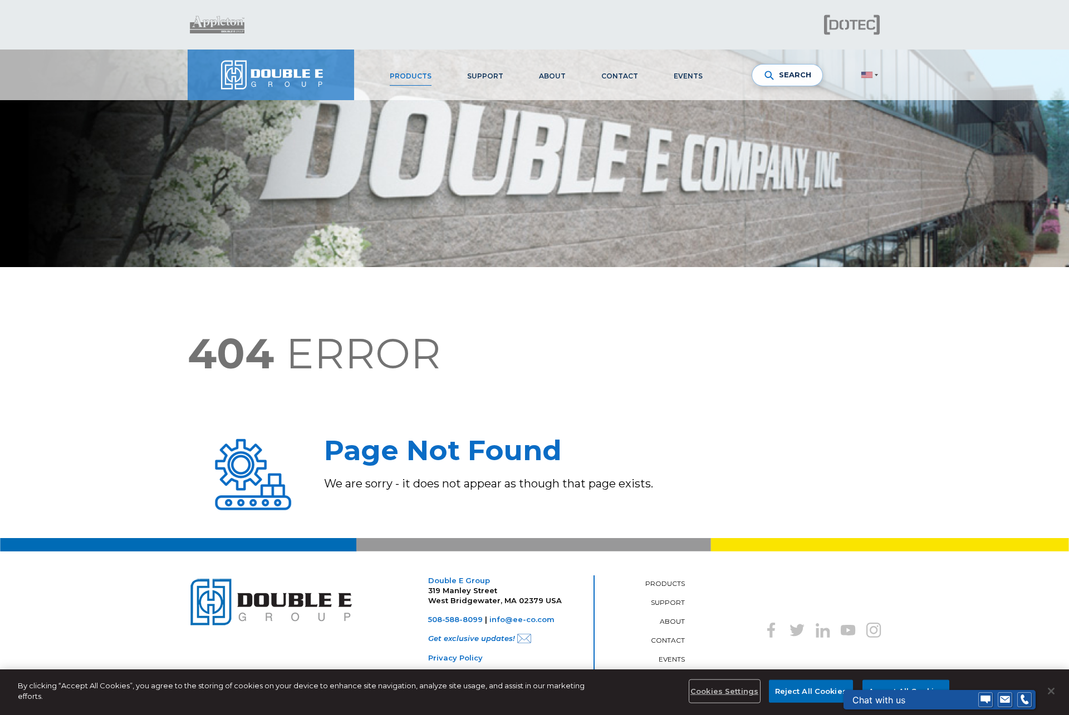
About (552, 76)
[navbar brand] (271, 75)
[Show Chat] (985, 700)
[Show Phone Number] (1024, 700)
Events (688, 76)
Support (485, 76)
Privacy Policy (455, 657)
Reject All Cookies (811, 691)
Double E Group (459, 580)
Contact (619, 76)
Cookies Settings (724, 691)
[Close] (1051, 691)
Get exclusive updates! (471, 638)
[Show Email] (1005, 700)
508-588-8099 (455, 619)
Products (410, 76)
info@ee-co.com (522, 619)
